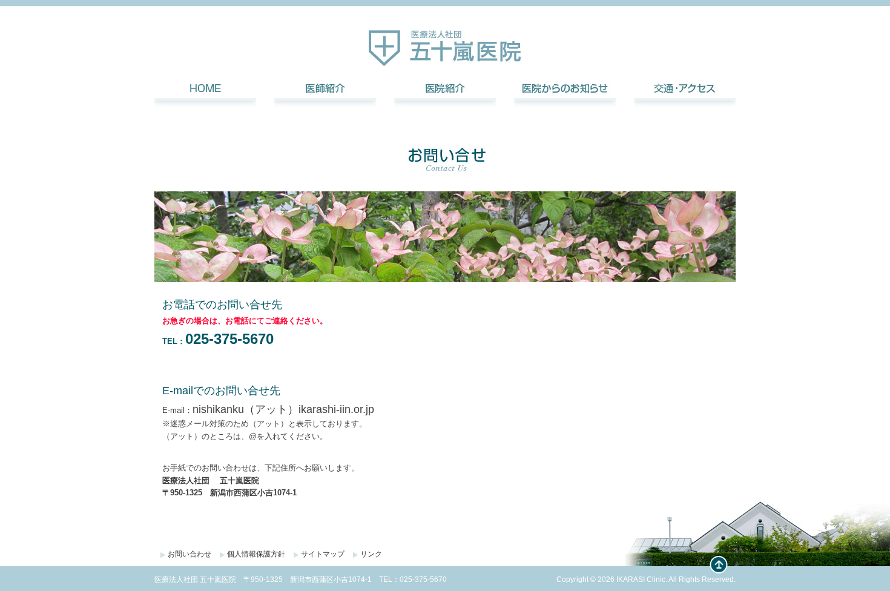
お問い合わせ (189, 554)
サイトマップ (322, 554)
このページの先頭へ (719, 564)
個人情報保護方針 (256, 554)
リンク (371, 554)
